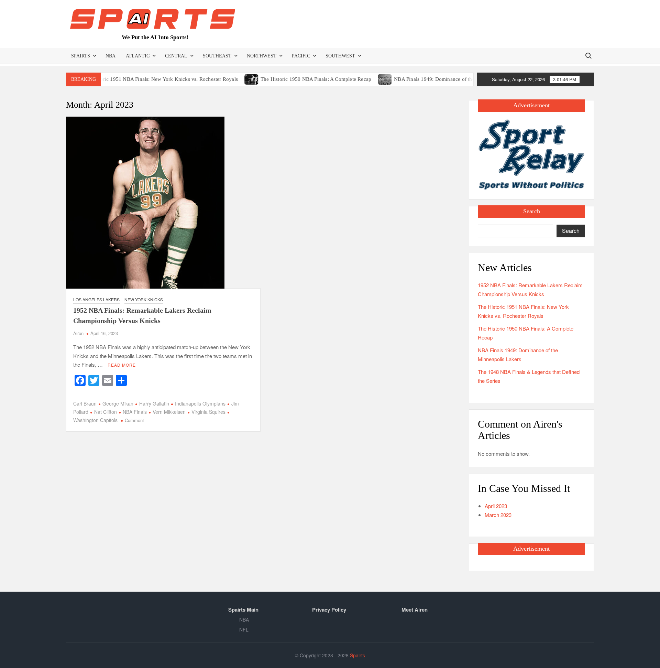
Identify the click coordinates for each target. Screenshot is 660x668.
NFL (244, 629)
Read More (122, 365)
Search (571, 231)
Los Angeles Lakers (96, 299)
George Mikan (117, 403)
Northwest (261, 55)
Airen (78, 333)
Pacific (301, 55)
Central (176, 55)
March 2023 (498, 514)
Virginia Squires (208, 411)
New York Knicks (143, 299)
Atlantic (138, 55)
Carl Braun (85, 403)
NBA (111, 55)
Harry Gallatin (154, 403)
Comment (134, 420)
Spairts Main (243, 609)
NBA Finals (135, 411)
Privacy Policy (329, 609)
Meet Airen (415, 609)
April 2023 (496, 505)
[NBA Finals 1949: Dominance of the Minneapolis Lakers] (372, 78)
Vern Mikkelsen (169, 411)
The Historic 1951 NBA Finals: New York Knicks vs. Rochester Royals (146, 79)
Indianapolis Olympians (200, 403)
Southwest (340, 55)
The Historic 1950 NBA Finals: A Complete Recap (302, 79)
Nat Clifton (105, 411)
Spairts (80, 55)
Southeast (217, 55)
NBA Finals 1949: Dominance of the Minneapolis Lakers (443, 79)
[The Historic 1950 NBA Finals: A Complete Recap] (238, 78)
